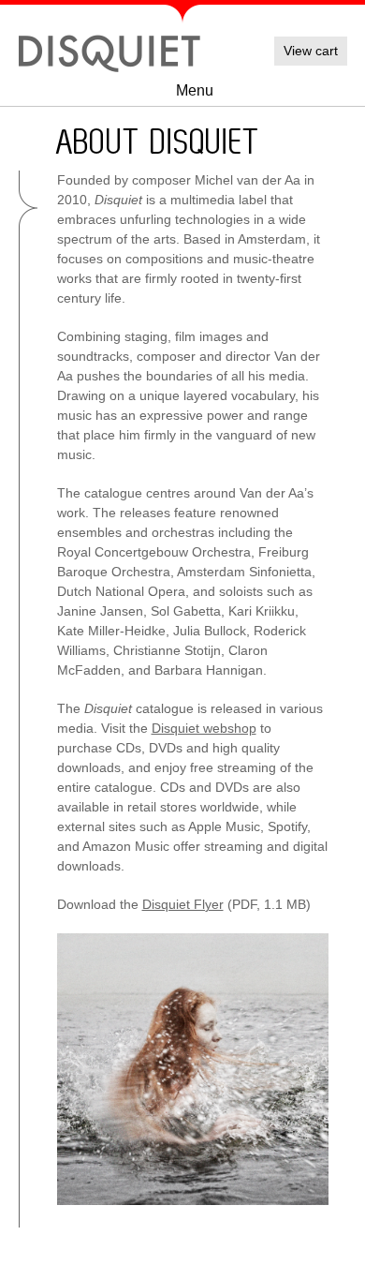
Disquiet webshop (204, 728)
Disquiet (109, 51)
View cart (311, 50)
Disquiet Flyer (183, 904)
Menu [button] (194, 90)
